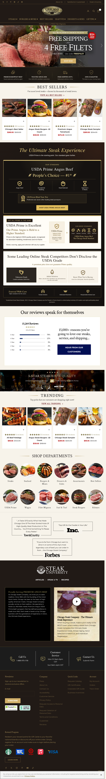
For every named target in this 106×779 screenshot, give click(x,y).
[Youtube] (22, 2)
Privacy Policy (45, 700)
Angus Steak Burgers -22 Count (39, 130)
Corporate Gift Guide (76, 689)
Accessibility (45, 693)
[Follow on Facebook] (6, 768)
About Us (59, 2)
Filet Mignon (45, 507)
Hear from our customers (74, 349)
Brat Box (90, 438)
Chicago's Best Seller (14, 129)
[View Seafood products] (27, 470)
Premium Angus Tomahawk (65, 130)
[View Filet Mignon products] (44, 497)
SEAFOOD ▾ (60, 19)
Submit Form (88, 661)
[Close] (101, 775)
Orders (92, 685)
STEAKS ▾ (12, 19)
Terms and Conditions (49, 717)
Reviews (43, 725)
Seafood (27, 481)
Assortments (79, 481)
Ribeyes (95, 507)
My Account (94, 681)
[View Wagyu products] (27, 497)
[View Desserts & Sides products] (61, 470)
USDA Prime (10, 507)
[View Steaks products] (10, 470)
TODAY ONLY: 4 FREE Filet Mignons (52, 24)
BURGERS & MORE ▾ (28, 19)
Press (42, 681)
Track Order (94, 689)
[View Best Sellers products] (95, 470)
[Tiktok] (18, 2)
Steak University (95, 2)
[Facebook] (7, 2)
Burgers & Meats (44, 482)
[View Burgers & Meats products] (44, 470)
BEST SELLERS (46, 19)
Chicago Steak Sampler (90, 129)
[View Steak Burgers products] (78, 497)
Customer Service (47, 696)
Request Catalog (75, 681)
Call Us (22, 657)
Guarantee (44, 721)
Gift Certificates (74, 685)
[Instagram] (14, 2)
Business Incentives (76, 693)
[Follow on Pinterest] (22, 768)
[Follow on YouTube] (27, 768)
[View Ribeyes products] (95, 497)
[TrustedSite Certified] (11, 707)
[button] (9, 126)
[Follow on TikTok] (33, 768)
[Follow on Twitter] (11, 768)
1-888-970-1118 (22, 661)
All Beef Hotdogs (14, 438)
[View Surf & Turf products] (61, 497)
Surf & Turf (62, 507)
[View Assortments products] (78, 470)
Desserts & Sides (62, 482)
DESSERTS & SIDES (76, 19)
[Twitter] (3, 2)
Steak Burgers (79, 507)
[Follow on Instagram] (17, 768)
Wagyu (28, 507)
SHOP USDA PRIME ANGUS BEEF (52, 207)
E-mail (7, 689)
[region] (52, 46)
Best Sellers (96, 481)
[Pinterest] (11, 2)
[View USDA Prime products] (10, 497)
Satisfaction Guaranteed (76, 2)
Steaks (10, 481)
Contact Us (88, 657)
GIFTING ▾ (91, 19)
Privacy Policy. (30, 776)
